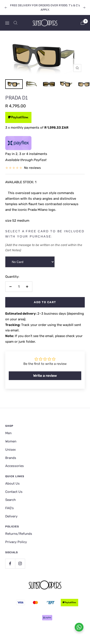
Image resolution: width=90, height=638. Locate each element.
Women (10, 441)
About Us (12, 483)
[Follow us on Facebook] (10, 563)
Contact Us (13, 492)
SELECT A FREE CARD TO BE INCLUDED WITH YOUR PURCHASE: (44, 233)
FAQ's (9, 508)
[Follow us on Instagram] (20, 563)
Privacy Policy (16, 542)
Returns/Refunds (18, 534)
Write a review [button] (45, 376)
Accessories (14, 466)
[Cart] (82, 23)
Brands (10, 458)
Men (8, 433)
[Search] (15, 23)
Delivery (11, 516)
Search (10, 500)
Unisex (10, 450)
